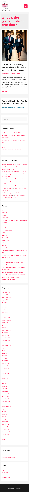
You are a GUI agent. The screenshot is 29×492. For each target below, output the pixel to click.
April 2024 (4, 307)
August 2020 (5, 378)
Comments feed (6, 475)
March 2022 (5, 333)
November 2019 (6, 401)
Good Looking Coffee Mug (8, 457)
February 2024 (6, 312)
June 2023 (4, 327)
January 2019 (5, 427)
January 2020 (5, 396)
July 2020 (4, 381)
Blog (13, 73)
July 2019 (4, 411)
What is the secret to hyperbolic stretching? (13, 274)
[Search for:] (14, 119)
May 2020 (4, 386)
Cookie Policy (5, 217)
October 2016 (5, 442)
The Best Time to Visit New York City (11, 132)
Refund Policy (5, 243)
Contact (4, 215)
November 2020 (6, 371)
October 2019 (5, 404)
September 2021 (6, 345)
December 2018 (6, 429)
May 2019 (4, 416)
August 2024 (5, 299)
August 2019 (5, 409)
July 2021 (4, 350)
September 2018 (6, 437)
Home (3, 232)
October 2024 (5, 294)
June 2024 (4, 305)
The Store (4, 260)
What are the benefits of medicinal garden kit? (14, 272)
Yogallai (4, 9)
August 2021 (5, 348)
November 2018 (6, 432)
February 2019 (6, 424)
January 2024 (5, 315)
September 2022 (6, 330)
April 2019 (4, 419)
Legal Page (4, 235)
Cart (3, 210)
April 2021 (4, 358)
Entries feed (5, 472)
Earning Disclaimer (7, 225)
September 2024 (6, 297)
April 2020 (4, 388)
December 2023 (6, 317)
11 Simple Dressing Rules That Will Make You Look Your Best (14, 67)
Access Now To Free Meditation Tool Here (13, 107)
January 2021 (5, 366)
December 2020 (6, 368)
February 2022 (6, 335)
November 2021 (6, 340)
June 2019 (4, 414)
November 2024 (6, 292)
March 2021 (5, 360)
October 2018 (5, 434)
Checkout (4, 212)
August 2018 (5, 439)
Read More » (5, 91)
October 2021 (5, 343)
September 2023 (6, 320)
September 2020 (6, 376)
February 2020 (6, 393)
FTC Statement (6, 227)
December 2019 (6, 399)
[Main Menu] (26, 6)
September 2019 (6, 406)
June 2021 (4, 353)
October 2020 (5, 373)
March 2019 (5, 421)
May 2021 (4, 355)
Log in (3, 470)
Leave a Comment (6, 73)
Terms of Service (6, 248)
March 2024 (5, 310)
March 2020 (5, 391)
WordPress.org (6, 477)
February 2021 (6, 363)
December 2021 (6, 338)
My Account (5, 237)
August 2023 (5, 322)
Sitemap (4, 245)
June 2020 (4, 383)
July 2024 (4, 302)
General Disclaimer (7, 230)
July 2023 (4, 325)
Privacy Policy (5, 240)
